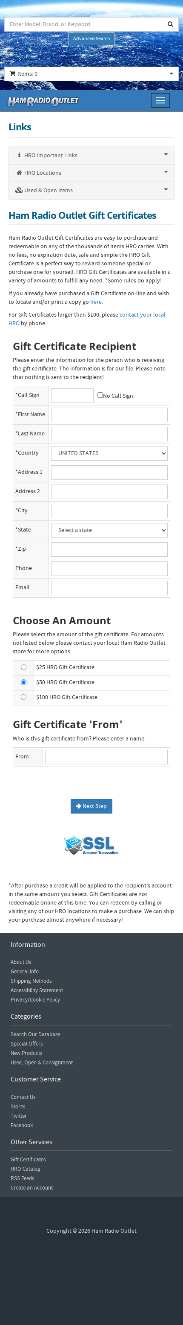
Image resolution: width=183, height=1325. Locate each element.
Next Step (94, 806)
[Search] (171, 24)
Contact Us (23, 1097)
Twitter (19, 1116)
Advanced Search (91, 38)
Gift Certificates (28, 1159)
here (96, 302)
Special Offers (27, 1043)
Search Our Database (35, 1034)
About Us (21, 962)
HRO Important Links (50, 155)
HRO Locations (42, 173)
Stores (18, 1106)
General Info (25, 971)
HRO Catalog (25, 1169)
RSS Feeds (22, 1178)
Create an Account (32, 1187)
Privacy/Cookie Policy (35, 999)
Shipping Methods (31, 981)
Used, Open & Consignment (42, 1062)
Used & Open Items (48, 190)
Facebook (22, 1125)
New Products (26, 1053)
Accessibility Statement (37, 990)
